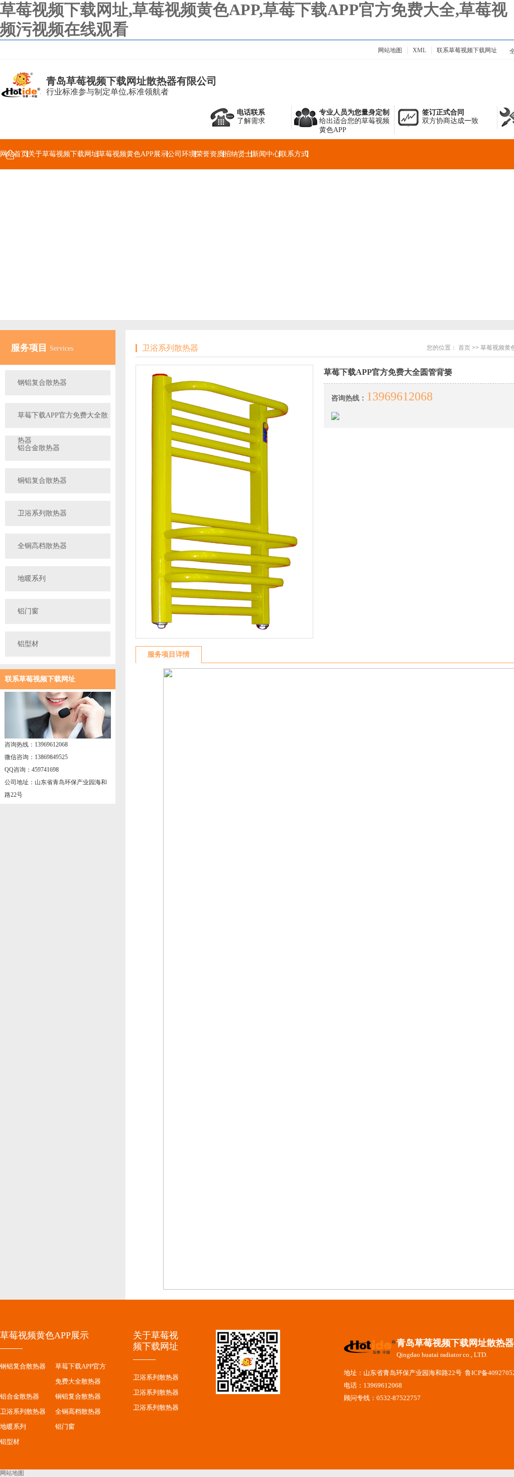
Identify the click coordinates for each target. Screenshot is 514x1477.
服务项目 (30, 348)
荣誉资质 (210, 154)
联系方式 (294, 154)
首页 (464, 347)
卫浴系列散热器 (42, 513)
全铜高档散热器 (42, 546)
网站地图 (390, 50)
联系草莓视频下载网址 (467, 50)
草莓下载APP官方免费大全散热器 (63, 419)
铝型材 (28, 644)
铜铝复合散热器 (42, 480)
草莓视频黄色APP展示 (133, 154)
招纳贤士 (238, 154)
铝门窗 (28, 611)
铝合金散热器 (39, 448)
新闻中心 (266, 154)
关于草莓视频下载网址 (63, 154)
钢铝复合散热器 (42, 382)
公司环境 (182, 154)
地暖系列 (32, 578)
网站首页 (14, 154)
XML (419, 50)
